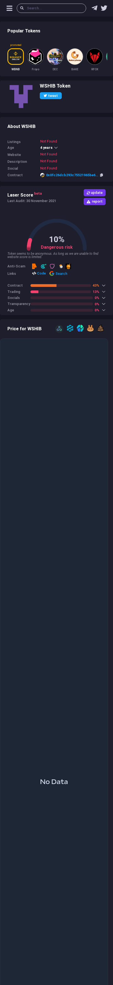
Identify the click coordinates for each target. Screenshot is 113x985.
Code (41, 273)
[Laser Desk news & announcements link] (104, 9)
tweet (53, 96)
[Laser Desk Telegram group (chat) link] (94, 9)
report (97, 201)
